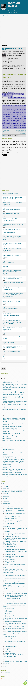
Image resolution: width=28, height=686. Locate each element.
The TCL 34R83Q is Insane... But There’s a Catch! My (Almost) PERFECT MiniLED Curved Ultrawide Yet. (12, 295)
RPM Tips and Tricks (8, 456)
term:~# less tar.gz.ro (14, 4)
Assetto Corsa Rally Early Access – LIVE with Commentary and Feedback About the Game (12, 238)
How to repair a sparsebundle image (11, 356)
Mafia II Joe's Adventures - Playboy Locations (13, 436)
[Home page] (3, 10)
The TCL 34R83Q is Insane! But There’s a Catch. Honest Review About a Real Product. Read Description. (12, 315)
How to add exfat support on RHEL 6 (11, 435)
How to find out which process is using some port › (21, 132)
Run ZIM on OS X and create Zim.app (11, 396)
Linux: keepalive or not (8, 449)
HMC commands (7, 438)
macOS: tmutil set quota (8, 342)
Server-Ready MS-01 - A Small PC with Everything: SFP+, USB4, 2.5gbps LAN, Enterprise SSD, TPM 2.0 (12, 322)
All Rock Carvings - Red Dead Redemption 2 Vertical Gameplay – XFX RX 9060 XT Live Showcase (13, 255)
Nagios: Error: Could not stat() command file (13, 333)
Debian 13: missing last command (10, 193)
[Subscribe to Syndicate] (1, 678)
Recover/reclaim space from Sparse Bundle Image (14, 409)
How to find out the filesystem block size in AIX (14, 440)
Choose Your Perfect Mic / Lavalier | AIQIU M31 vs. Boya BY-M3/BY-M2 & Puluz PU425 (12, 301)
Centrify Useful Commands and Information (13, 426)
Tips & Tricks (5, 15)
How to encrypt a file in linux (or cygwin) (12, 48)
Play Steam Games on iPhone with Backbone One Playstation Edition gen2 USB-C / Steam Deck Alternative (12, 308)
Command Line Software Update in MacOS (13, 391)
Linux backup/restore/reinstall (10, 428)
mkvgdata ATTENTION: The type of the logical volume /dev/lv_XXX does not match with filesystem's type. (13, 463)
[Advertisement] (14, 31)
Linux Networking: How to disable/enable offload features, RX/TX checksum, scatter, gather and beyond (14, 420)
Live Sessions (6, 266)
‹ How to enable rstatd (5, 131)
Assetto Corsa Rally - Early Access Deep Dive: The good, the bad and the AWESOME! (12, 272)
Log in (3, 135)
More (26, 680)
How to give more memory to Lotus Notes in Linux (14, 451)
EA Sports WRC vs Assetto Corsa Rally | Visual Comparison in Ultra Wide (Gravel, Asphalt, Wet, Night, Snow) (12, 231)
